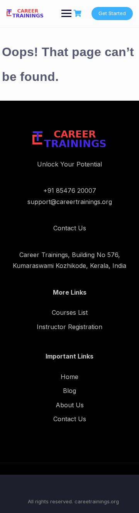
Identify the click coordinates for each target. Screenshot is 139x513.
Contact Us (69, 419)
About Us (70, 405)
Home (69, 377)
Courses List (70, 312)
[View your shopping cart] (78, 13)
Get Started (112, 13)
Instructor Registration (69, 327)
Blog (69, 391)
